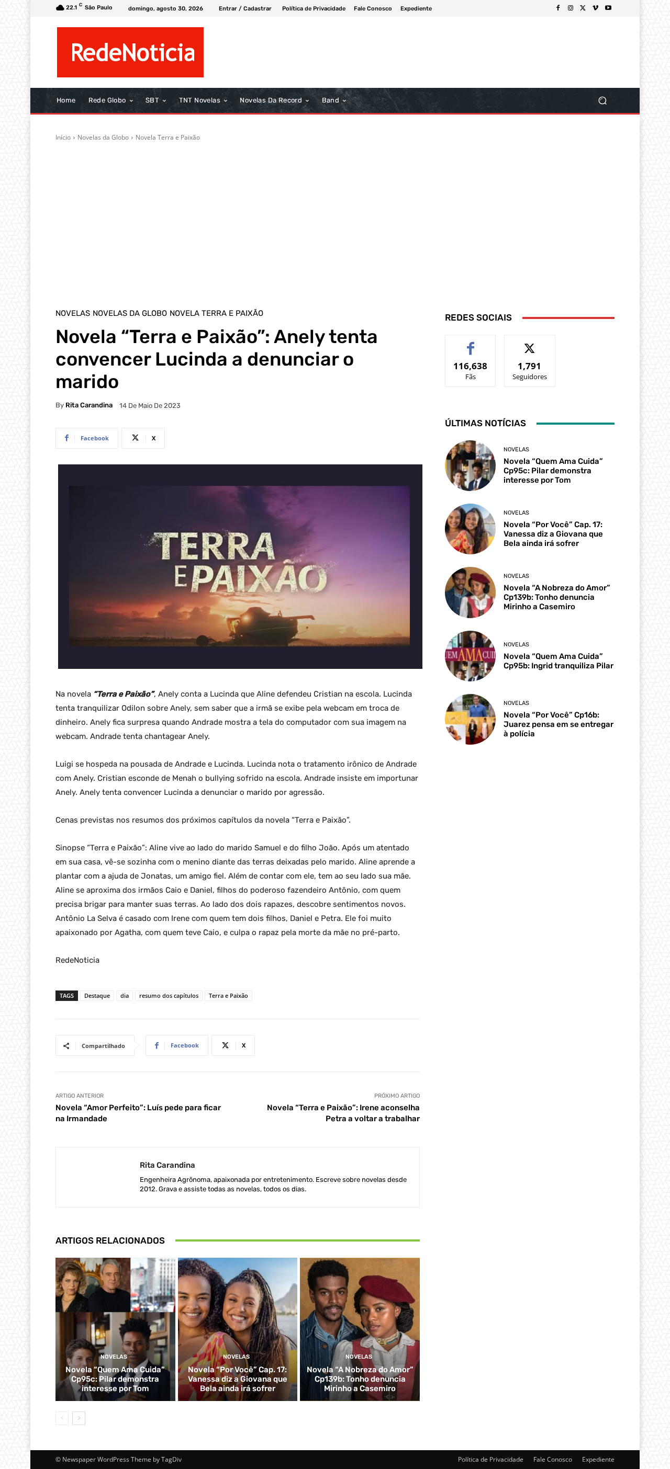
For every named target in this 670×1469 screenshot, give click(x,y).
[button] (602, 100)
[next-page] (78, 1418)
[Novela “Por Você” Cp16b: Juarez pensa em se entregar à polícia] (470, 719)
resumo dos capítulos (168, 995)
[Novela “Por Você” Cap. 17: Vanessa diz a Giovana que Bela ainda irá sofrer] (238, 1329)
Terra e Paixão (228, 995)
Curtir (471, 343)
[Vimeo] (595, 8)
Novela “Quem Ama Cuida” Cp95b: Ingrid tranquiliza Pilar (558, 661)
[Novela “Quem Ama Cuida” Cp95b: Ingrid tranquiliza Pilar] (470, 656)
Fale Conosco (552, 1459)
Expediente (598, 1459)
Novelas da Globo (103, 137)
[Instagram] (570, 8)
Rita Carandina (89, 405)
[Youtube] (608, 8)
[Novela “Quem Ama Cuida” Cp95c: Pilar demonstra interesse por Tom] (115, 1329)
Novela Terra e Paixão (168, 137)
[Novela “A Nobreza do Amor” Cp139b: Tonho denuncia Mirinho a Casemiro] (360, 1329)
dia (124, 995)
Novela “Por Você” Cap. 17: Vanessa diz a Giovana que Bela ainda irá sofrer (237, 1379)
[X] (583, 8)
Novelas (72, 313)
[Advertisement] (335, 220)
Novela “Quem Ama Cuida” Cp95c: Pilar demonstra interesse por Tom (115, 1379)
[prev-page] (62, 1418)
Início (63, 137)
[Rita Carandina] (97, 1177)
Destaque (97, 995)
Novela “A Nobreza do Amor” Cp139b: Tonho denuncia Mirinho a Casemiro (360, 1379)
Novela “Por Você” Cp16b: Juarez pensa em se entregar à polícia (558, 724)
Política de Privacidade (490, 1459)
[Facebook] (558, 8)
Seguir (530, 343)
